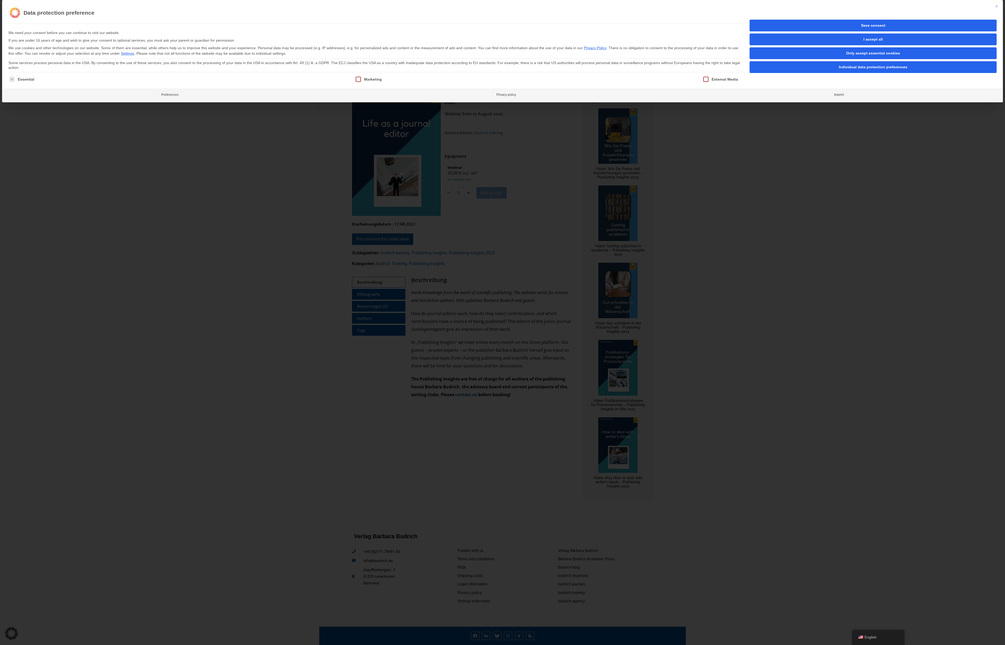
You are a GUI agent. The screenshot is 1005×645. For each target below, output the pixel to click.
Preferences (169, 95)
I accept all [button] (873, 39)
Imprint (839, 95)
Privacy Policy (595, 48)
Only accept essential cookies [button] (873, 53)
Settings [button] (127, 53)
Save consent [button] (873, 25)
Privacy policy (506, 95)
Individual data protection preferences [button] (873, 67)
